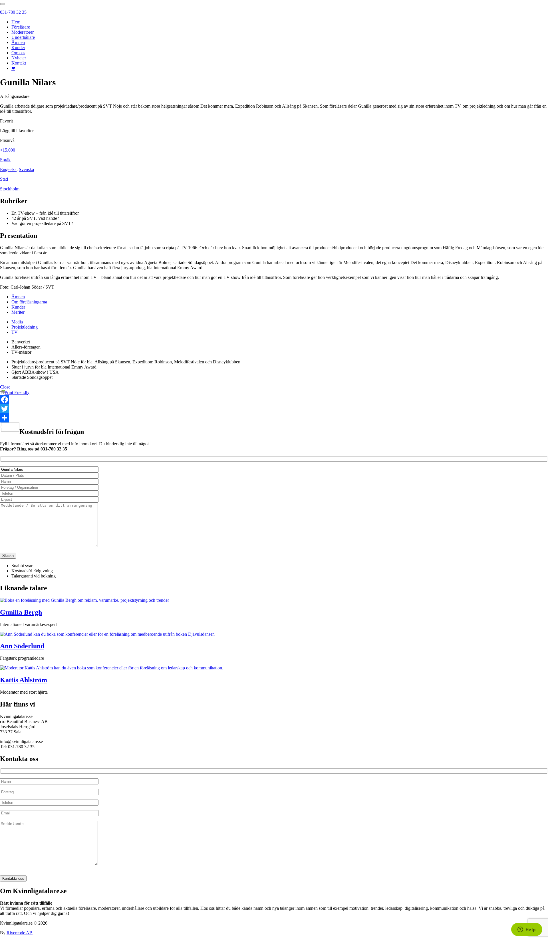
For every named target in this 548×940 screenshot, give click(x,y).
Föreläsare (20, 27)
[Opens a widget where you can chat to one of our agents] (526, 930)
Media (17, 321)
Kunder (18, 47)
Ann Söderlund (22, 646)
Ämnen (18, 42)
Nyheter (18, 57)
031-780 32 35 (13, 12)
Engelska (8, 169)
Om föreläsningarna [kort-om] (29, 301)
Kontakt (18, 63)
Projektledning (24, 327)
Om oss (18, 52)
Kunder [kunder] (18, 307)
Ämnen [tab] (18, 296)
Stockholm (9, 188)
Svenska (26, 169)
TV (14, 332)
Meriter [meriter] (18, 312)
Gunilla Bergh (21, 612)
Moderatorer (22, 32)
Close (5, 387)
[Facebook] (274, 399)
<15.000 (7, 150)
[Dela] (274, 417)
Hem (15, 21)
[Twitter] (274, 408)
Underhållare (23, 37)
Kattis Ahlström (23, 680)
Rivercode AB (20, 932)
